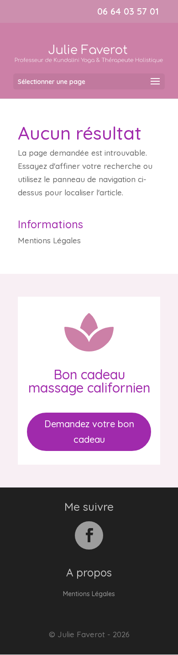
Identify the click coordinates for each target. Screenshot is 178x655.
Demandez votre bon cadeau (89, 431)
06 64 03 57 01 (128, 11)
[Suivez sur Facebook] (89, 535)
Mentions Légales (49, 240)
